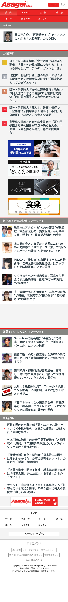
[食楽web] (34, 213)
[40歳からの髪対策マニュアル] (34, 155)
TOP (53, 4)
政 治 (59, 12)
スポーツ (25, 12)
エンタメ (42, 19)
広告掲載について (34, 560)
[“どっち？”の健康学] (34, 175)
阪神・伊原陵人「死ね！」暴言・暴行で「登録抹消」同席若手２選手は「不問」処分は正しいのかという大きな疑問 (35, 111)
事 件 (8, 19)
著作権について (51, 555)
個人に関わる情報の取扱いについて (26, 555)
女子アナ (25, 19)
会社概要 (16, 550)
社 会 (42, 12)
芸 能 (8, 12)
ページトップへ (34, 533)
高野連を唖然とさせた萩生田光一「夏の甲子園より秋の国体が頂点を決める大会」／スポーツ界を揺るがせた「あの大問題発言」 (35, 127)
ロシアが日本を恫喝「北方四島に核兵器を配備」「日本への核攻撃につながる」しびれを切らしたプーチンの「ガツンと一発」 (35, 64)
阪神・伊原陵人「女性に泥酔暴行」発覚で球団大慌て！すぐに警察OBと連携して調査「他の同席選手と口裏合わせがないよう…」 (35, 95)
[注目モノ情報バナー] (34, 194)
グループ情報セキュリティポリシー (39, 550)
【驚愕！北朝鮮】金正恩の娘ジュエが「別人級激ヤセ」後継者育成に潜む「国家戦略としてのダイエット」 (35, 79)
